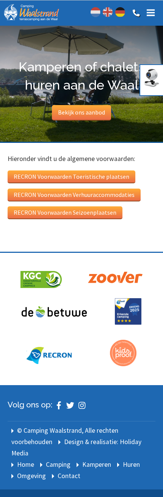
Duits (120, 12)
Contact (69, 476)
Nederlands (95, 12)
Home (25, 464)
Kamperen (96, 464)
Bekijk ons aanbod (81, 112)
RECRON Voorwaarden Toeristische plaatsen (71, 176)
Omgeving (31, 476)
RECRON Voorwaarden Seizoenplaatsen (65, 212)
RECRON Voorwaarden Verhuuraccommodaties (74, 194)
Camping (58, 464)
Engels (108, 12)
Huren (131, 464)
